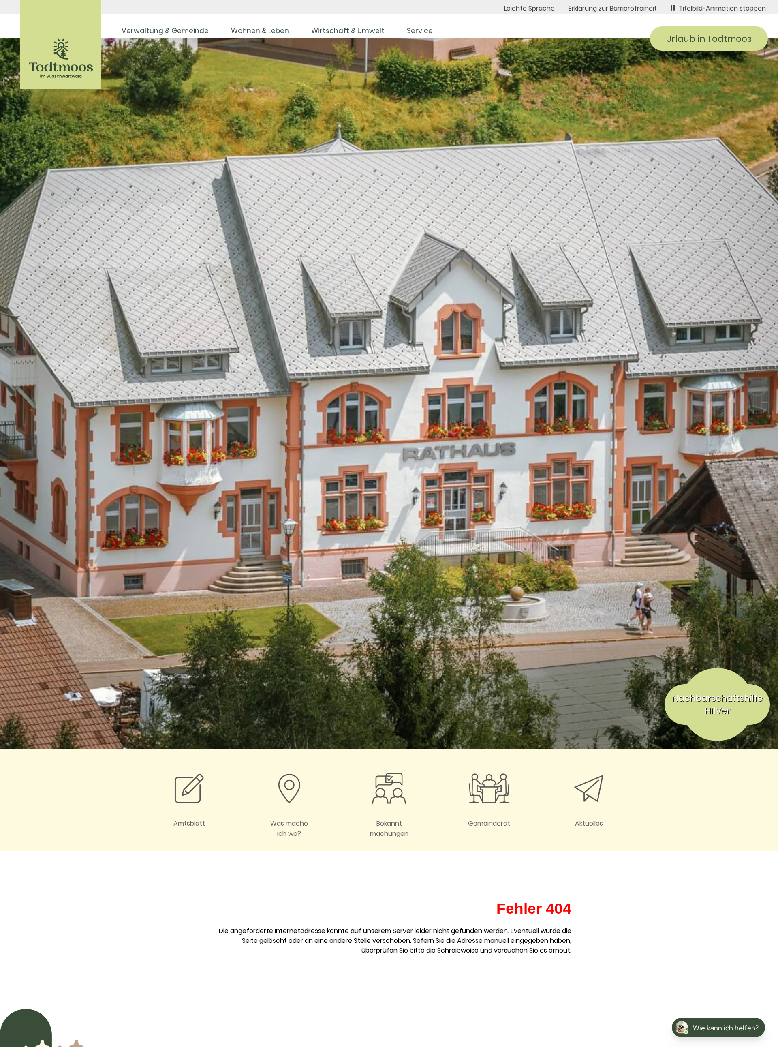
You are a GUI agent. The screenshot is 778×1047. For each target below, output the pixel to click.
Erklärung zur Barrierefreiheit (613, 8)
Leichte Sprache (529, 8)
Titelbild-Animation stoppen (722, 8)
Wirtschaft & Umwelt (348, 31)
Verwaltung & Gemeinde (165, 31)
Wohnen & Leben (260, 31)
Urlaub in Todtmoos (709, 39)
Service (420, 31)
